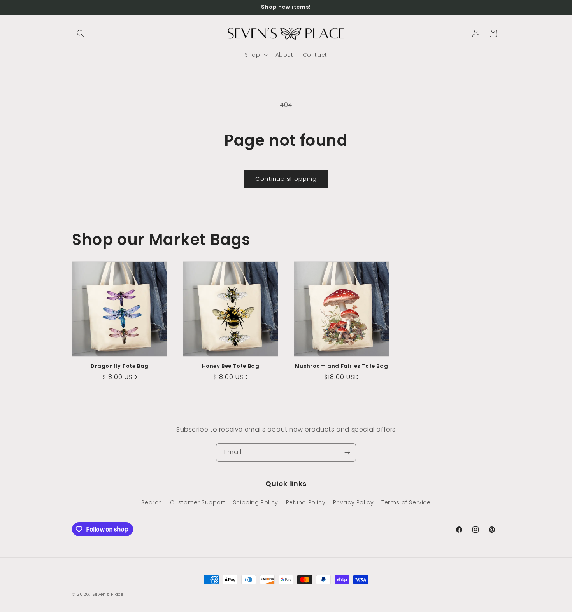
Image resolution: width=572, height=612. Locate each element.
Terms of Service (406, 502)
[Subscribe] (347, 452)
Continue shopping (286, 179)
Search (151, 502)
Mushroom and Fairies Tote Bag (341, 366)
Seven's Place (107, 594)
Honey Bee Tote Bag (231, 366)
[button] (80, 33)
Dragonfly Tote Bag (120, 366)
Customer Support (198, 502)
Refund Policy (306, 502)
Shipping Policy (255, 502)
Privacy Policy (353, 502)
